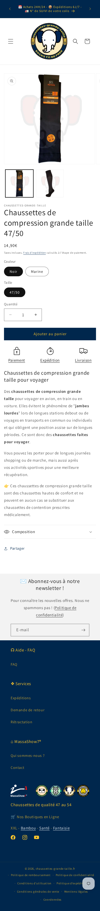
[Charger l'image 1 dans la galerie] (19, 184)
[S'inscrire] (83, 630)
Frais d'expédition (34, 252)
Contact (17, 767)
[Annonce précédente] (10, 9)
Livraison (83, 360)
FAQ (14, 664)
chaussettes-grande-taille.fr (55, 868)
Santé (44, 827)
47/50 (15, 292)
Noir (13, 271)
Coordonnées (52, 899)
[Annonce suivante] (90, 9)
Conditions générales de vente (38, 891)
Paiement (16, 360)
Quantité (10, 304)
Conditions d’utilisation (34, 883)
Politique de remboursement (31, 875)
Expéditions (21, 698)
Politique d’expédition (72, 883)
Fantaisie (61, 827)
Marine (37, 271)
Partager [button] (17, 548)
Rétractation (21, 722)
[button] (11, 41)
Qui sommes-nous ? (28, 755)
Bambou (28, 827)
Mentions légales (76, 891)
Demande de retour (28, 710)
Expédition (50, 360)
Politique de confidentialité (75, 875)
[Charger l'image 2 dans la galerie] (50, 184)
